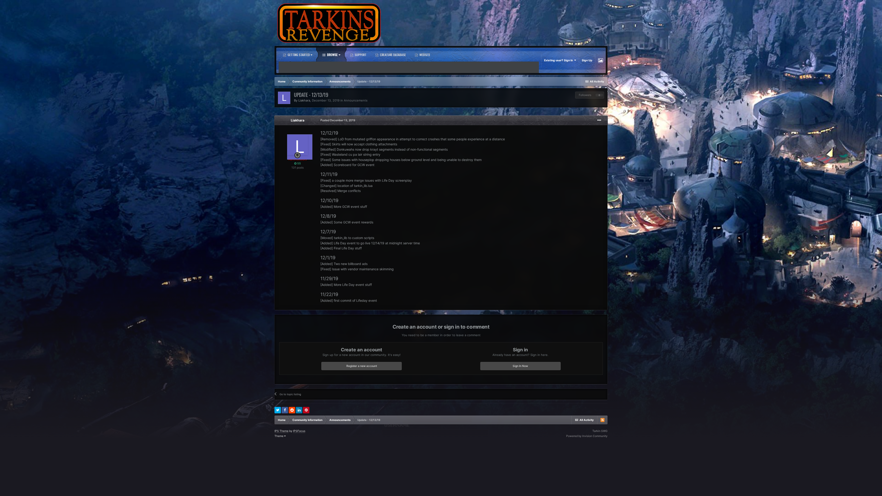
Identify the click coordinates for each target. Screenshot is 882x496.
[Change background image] (600, 60)
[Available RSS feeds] (602, 420)
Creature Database (392, 54)
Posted (337, 120)
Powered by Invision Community (587, 436)
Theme (279, 436)
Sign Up (587, 60)
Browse (332, 54)
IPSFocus (299, 431)
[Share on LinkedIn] (299, 410)
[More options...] (599, 120)
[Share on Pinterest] (306, 410)
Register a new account (361, 366)
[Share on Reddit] (292, 410)
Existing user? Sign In (559, 60)
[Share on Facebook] (285, 410)
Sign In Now (520, 366)
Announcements (356, 100)
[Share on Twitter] (277, 410)
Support (360, 54)
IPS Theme (281, 431)
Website (424, 54)
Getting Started (299, 54)
